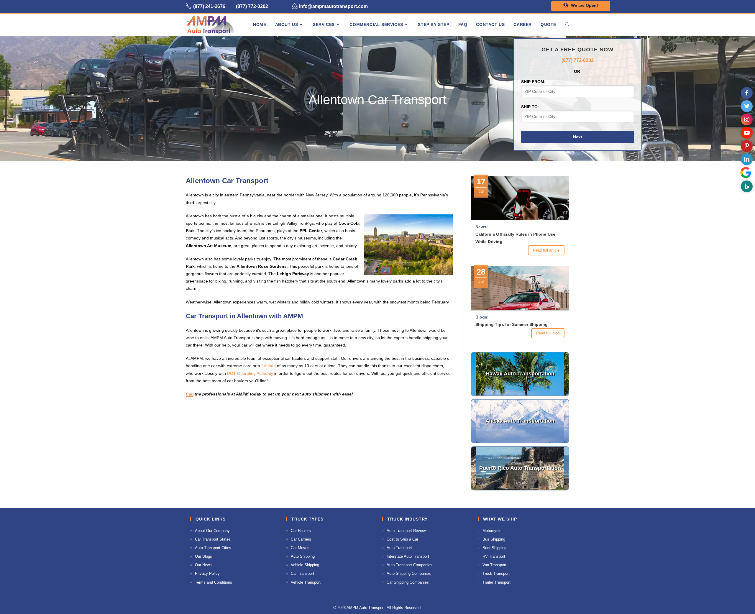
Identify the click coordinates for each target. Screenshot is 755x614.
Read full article (546, 250)
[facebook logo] (747, 93)
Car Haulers (301, 530)
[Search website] (567, 24)
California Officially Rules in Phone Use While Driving (515, 238)
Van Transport (494, 565)
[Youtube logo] (747, 133)
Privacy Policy (207, 573)
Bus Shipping (493, 539)
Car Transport (302, 573)
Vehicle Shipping (305, 565)
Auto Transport (399, 548)
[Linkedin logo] (747, 159)
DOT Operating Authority (250, 373)
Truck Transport (496, 573)
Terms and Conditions (213, 582)
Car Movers (301, 548)
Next (577, 136)
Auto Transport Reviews (407, 530)
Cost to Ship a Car (402, 539)
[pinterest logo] (747, 146)
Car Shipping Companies (408, 582)
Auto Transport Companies (409, 565)
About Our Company (212, 530)
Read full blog (547, 333)
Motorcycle (491, 530)
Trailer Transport (496, 582)
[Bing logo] (747, 186)
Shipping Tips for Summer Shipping (511, 324)
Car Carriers (301, 539)
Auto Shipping (303, 556)
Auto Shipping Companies (409, 573)
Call (189, 394)
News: (481, 226)
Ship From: (533, 81)
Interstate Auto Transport (408, 556)
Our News (203, 565)
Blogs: (482, 317)
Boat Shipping (494, 548)
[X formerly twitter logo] (747, 106)
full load (268, 365)
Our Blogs (203, 556)
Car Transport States (213, 539)
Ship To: (530, 106)
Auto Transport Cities (213, 548)
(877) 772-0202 (252, 6)
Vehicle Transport (306, 582)
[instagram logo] (747, 119)
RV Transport (493, 556)
